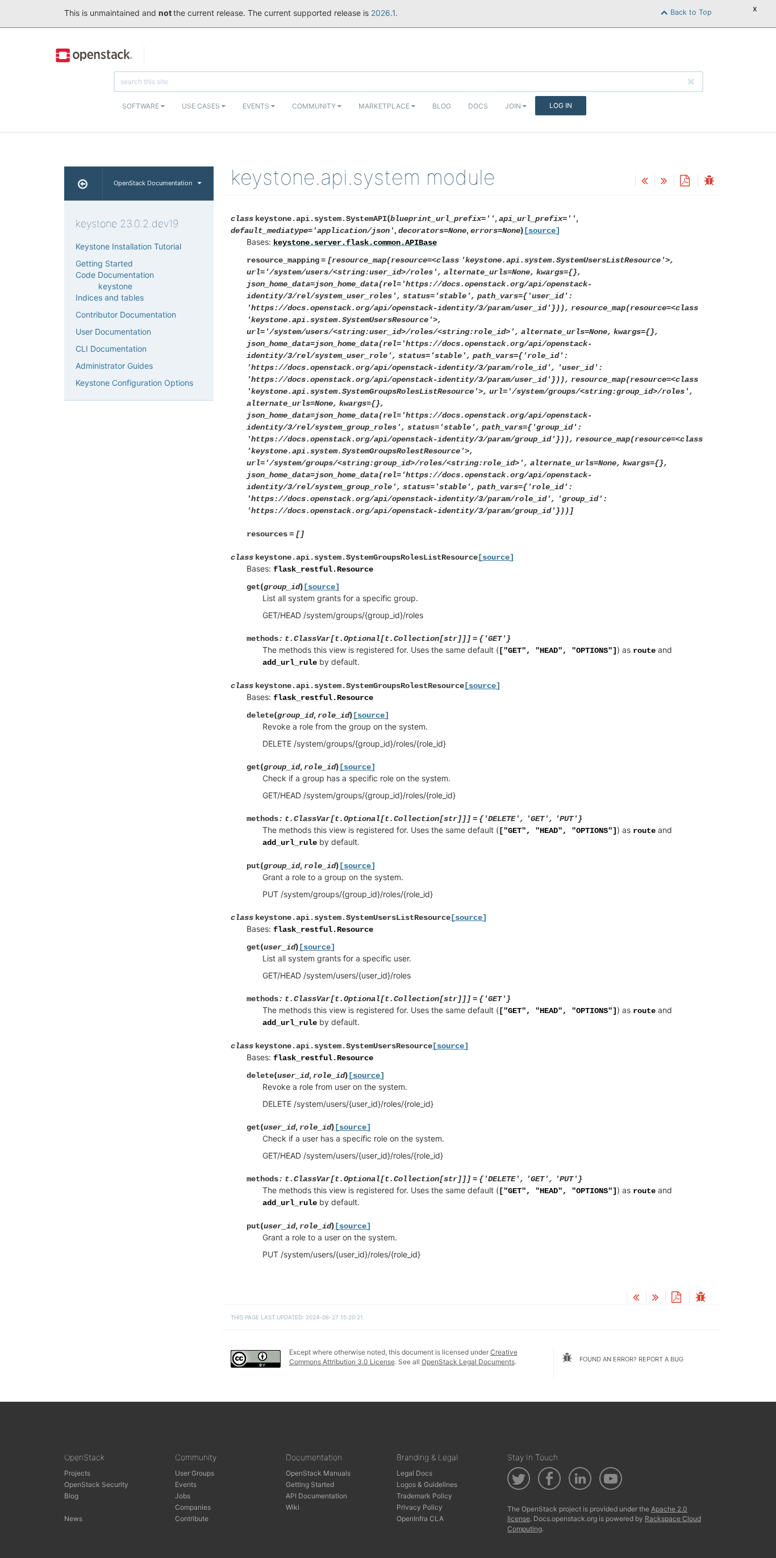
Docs (478, 106)
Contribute (191, 1518)
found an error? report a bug (630, 1359)
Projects (77, 1473)
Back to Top (690, 12)
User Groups (194, 1473)
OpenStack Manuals (318, 1473)
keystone (115, 286)
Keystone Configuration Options (134, 383)
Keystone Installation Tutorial (128, 246)
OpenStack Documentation (153, 183)
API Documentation (316, 1496)
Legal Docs (414, 1473)
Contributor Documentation (126, 314)
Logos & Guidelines (427, 1484)
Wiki (292, 1507)
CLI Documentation (111, 348)
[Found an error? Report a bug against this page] (709, 181)
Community (314, 106)
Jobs (182, 1496)
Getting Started (104, 263)
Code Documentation (115, 275)
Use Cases (202, 106)
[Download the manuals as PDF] (684, 181)
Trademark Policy (424, 1496)
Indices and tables (110, 297)
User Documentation (113, 331)
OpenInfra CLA (420, 1518)
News (73, 1518)
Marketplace (384, 106)
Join (514, 106)
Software (141, 106)
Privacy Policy (420, 1507)
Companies (193, 1507)
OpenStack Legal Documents (468, 1361)
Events (257, 106)
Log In (560, 105)
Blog (441, 106)
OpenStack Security (96, 1484)
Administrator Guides (114, 365)
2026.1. (384, 13)
